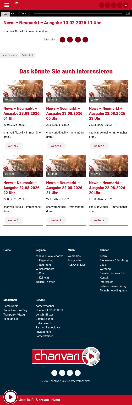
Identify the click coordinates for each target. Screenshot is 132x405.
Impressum (106, 282)
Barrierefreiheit (44, 336)
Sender (104, 250)
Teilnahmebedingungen (114, 290)
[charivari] (16, 5)
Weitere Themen (45, 282)
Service (40, 300)
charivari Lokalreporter (49, 256)
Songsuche (74, 260)
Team (103, 256)
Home (7, 250)
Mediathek (10, 300)
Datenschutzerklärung (113, 286)
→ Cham (41, 273)
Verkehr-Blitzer (44, 314)
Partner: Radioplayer (48, 327)
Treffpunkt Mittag (14, 314)
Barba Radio (10, 306)
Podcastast (27, 55)
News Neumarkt (10, 55)
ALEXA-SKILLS (77, 264)
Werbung (105, 269)
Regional (41, 250)
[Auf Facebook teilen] (62, 39)
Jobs (103, 264)
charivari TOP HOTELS (49, 310)
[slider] (78, 13)
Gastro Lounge (44, 319)
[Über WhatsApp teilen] (78, 39)
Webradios (74, 256)
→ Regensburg (44, 260)
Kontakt (104, 277)
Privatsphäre (43, 331)
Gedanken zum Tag (15, 310)
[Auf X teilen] (70, 39)
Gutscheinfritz (44, 323)
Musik (71, 250)
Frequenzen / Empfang (114, 260)
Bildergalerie (10, 319)
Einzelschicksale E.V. (112, 273)
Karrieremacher (45, 306)
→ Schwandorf (45, 269)
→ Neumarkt (43, 264)
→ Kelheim (42, 277)
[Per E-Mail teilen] (85, 39)
